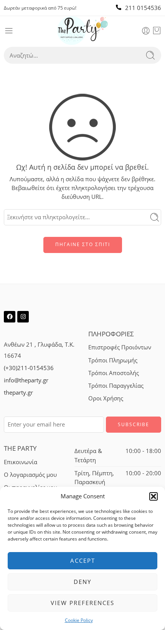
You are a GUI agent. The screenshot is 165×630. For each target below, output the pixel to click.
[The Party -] (82, 30)
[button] (153, 496)
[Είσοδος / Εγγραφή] (145, 30)
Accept (82, 560)
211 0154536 (143, 8)
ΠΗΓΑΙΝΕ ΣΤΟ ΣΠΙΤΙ (82, 244)
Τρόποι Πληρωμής (112, 360)
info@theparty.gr (26, 380)
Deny (82, 581)
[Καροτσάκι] (156, 30)
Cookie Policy (79, 620)
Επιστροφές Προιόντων (119, 347)
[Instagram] (23, 316)
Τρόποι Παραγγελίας (116, 385)
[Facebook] (9, 316)
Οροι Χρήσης (105, 398)
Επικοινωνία (20, 462)
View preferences (82, 603)
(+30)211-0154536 (29, 368)
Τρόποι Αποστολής (113, 373)
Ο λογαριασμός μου (30, 474)
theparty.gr (18, 392)
